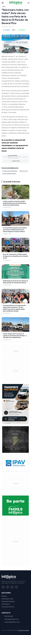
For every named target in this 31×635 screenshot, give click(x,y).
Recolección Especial (8, 601)
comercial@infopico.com (12, 622)
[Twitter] (12, 587)
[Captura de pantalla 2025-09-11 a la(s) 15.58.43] (15, 439)
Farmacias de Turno (8, 607)
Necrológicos (6, 604)
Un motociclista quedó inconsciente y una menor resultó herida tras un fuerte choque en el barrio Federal (15, 229)
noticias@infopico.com (11, 619)
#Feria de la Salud (23, 171)
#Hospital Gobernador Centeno (9, 173)
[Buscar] (28, 3)
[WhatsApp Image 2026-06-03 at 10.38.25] (15, 404)
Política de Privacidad (23, 630)
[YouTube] (16, 587)
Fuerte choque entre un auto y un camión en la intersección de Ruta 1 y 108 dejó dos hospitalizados (15, 335)
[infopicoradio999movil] (15, 505)
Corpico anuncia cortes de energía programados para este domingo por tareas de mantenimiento (14, 203)
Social (4, 6)
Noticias (4, 596)
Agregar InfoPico (16, 161)
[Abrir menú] (3, 3)
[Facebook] (3, 587)
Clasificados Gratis (7, 599)
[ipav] (15, 463)
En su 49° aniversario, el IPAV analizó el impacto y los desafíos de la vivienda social (15, 256)
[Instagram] (7, 587)
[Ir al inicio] (15, 2)
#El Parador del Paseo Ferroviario (10, 171)
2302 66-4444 (8, 616)
